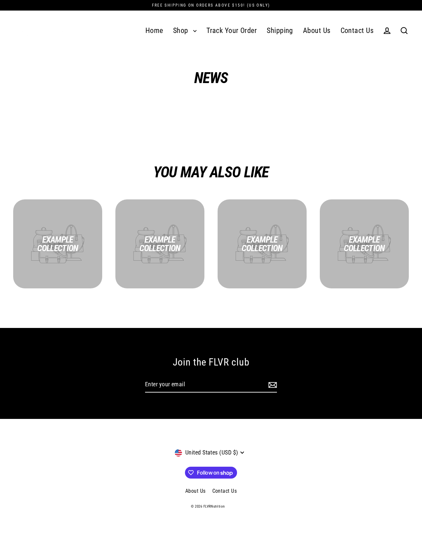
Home (154, 30)
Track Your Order (231, 30)
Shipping (280, 30)
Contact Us (357, 30)
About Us (317, 30)
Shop (181, 30)
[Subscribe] (271, 385)
